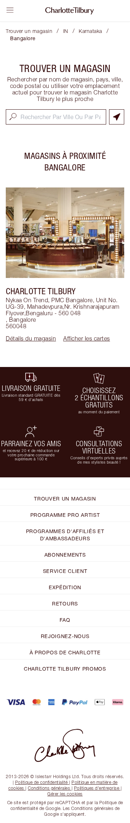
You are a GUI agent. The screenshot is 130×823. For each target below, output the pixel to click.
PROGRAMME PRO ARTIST (65, 515)
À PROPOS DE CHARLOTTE (65, 652)
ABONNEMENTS (65, 555)
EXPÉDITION (65, 587)
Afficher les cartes (86, 338)
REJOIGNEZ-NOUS (65, 636)
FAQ (65, 620)
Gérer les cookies (65, 794)
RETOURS (65, 603)
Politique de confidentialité (41, 782)
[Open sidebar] (10, 10)
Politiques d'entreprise (97, 788)
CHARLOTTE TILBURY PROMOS (65, 669)
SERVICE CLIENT (65, 571)
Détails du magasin (31, 338)
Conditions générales (49, 788)
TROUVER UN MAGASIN (65, 498)
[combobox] (56, 116)
